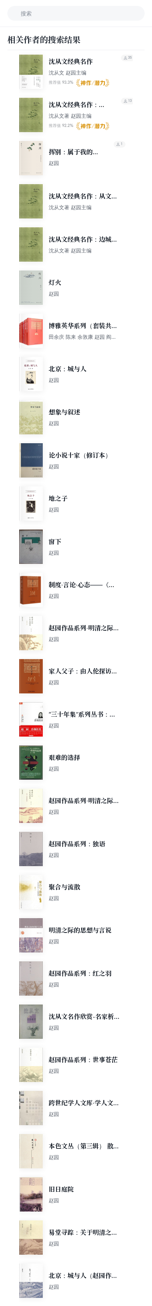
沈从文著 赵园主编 (70, 116)
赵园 (54, 163)
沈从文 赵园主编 (67, 72)
